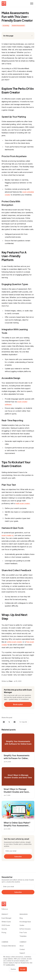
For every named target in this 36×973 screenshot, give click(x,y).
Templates (23, 936)
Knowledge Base (25, 922)
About (22, 946)
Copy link (24, 722)
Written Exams (6, 922)
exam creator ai (7, 535)
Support (22, 953)
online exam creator (14, 642)
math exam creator (23, 503)
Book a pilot (18, 704)
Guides (22, 925)
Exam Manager (6, 918)
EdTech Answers (25, 929)
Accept (22, 969)
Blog (21, 918)
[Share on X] (9, 722)
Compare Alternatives (9, 946)
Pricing (4, 932)
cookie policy (10, 965)
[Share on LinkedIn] (4, 722)
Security (4, 929)
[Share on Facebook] (14, 722)
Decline (13, 969)
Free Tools (23, 932)
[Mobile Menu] (31, 3)
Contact (22, 949)
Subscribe (18, 856)
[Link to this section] (22, 92)
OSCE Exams (6, 925)
